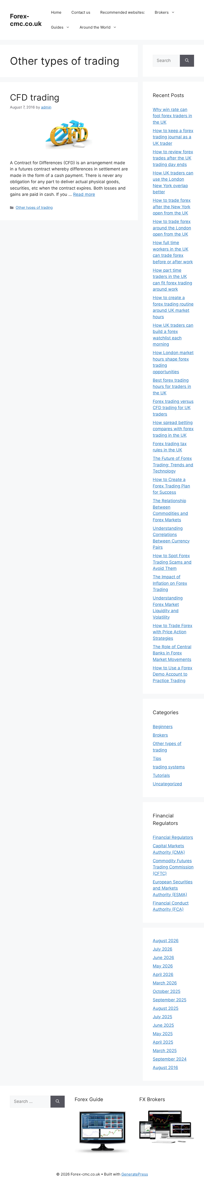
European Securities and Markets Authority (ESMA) (173, 888)
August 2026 (166, 940)
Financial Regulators (173, 837)
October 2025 (166, 991)
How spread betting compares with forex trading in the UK (173, 429)
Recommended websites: (122, 12)
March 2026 (165, 982)
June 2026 (163, 957)
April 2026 (163, 974)
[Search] (187, 61)
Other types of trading (34, 207)
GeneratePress (134, 1174)
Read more (84, 194)
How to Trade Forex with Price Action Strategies (172, 632)
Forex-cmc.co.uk (26, 19)
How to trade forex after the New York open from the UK (172, 206)
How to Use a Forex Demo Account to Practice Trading (172, 674)
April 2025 (163, 1042)
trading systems (169, 766)
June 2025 (163, 1025)
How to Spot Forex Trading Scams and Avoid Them (172, 562)
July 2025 (162, 1016)
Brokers (162, 12)
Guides (57, 27)
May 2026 (163, 966)
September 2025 (169, 999)
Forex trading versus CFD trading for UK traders (173, 408)
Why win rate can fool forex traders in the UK (172, 116)
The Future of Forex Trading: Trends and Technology (173, 465)
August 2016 (165, 1067)
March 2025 (165, 1050)
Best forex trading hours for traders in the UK (172, 386)
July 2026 (162, 949)
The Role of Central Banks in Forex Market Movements (172, 653)
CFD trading (34, 97)
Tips (157, 758)
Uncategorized (167, 783)
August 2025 (165, 1008)
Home (56, 12)
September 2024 (170, 1059)
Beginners (163, 726)
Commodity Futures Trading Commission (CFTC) (173, 867)
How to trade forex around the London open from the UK (172, 228)
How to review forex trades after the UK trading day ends (173, 158)
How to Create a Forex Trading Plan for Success (171, 486)
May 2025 (163, 1033)
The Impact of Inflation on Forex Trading (170, 583)
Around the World (95, 27)
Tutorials (161, 775)
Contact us (80, 12)
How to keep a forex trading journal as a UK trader (173, 137)
